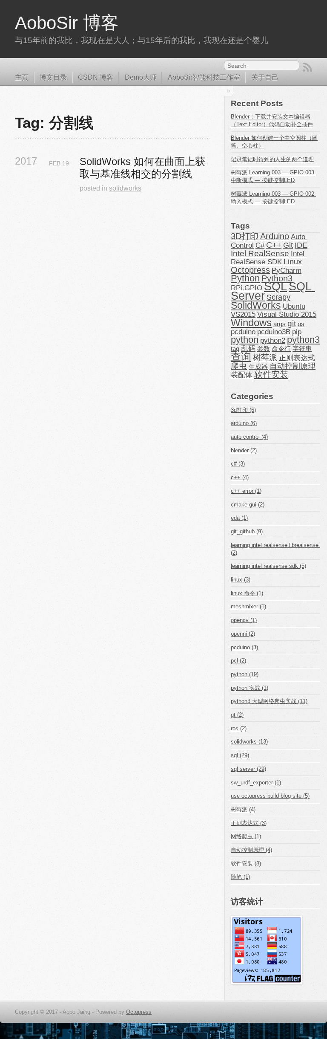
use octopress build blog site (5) (270, 796)
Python (245, 278)
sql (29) (240, 755)
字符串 (302, 348)
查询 (241, 356)
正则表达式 (297, 358)
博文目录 (53, 77)
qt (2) (237, 715)
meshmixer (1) (248, 606)
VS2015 (243, 314)
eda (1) (239, 518)
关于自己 (264, 77)
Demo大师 (141, 77)
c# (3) (238, 463)
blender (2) (244, 450)
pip (296, 332)
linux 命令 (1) (247, 593)
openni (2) (243, 634)
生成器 (258, 366)
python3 (303, 340)
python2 (272, 340)
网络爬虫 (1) (246, 836)
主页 (22, 77)
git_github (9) (247, 531)
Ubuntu (294, 306)
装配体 (241, 375)
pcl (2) (238, 660)
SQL (275, 286)
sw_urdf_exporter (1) (256, 782)
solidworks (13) (249, 741)
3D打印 (244, 236)
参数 (263, 348)
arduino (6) (244, 423)
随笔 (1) (240, 877)
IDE (301, 245)
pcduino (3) (244, 647)
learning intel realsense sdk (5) (268, 566)
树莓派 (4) (243, 809)
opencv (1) (244, 620)
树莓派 (265, 357)
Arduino (274, 236)
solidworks (125, 188)
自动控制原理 (293, 366)
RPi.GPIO (246, 288)
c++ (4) (240, 477)
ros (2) (239, 728)
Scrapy (278, 297)
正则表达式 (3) (249, 823)
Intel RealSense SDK (269, 258)
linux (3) (240, 579)
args (279, 324)
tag (235, 348)
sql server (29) (248, 769)
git (291, 323)
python (244, 340)
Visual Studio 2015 (286, 314)
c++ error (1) (246, 491)
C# (259, 245)
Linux (293, 262)
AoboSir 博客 (67, 23)
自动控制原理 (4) (251, 850)
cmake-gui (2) (247, 504)
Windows (251, 322)
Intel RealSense (260, 253)
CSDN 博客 (95, 77)
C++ (273, 244)
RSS (307, 67)
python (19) (244, 674)
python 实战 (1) (249, 688)
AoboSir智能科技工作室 (204, 77)
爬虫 (239, 366)
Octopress (250, 270)
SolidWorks (256, 305)
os (301, 324)
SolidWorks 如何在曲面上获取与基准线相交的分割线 (142, 167)
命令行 (281, 348)
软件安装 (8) (246, 863)
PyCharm (286, 270)
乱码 (248, 348)
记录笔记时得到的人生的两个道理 (272, 159)
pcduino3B (273, 332)
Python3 (277, 278)
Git (288, 245)
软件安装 (271, 374)
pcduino (243, 332)
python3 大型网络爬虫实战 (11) (269, 701)
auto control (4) (249, 437)
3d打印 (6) (243, 410)
